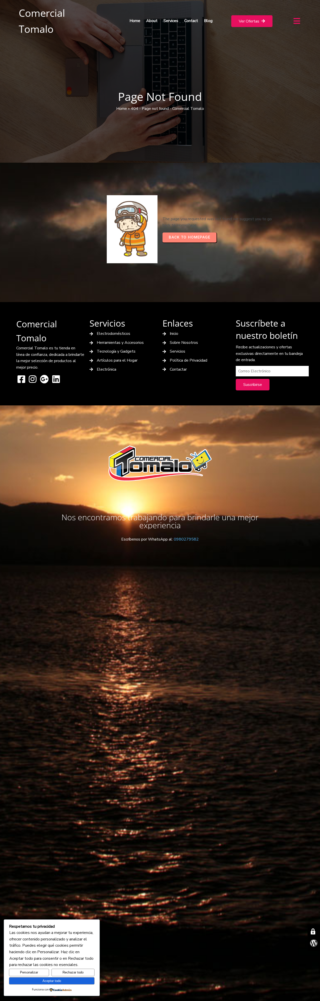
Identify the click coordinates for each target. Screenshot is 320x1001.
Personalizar (29, 972)
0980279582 (186, 539)
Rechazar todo (73, 972)
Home (121, 108)
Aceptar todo (51, 981)
